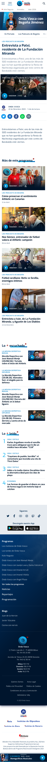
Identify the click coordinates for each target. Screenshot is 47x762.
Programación (9, 599)
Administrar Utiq (23, 695)
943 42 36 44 (25, 659)
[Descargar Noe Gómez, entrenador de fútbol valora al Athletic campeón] (25, 226)
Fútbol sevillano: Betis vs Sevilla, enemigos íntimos (20, 279)
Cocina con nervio (9, 625)
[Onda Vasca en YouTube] (20, 516)
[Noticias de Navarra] (33, 726)
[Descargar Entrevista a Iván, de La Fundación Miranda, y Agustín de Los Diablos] (25, 308)
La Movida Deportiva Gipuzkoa (11, 371)
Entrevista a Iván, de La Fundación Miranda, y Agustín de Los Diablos (21, 320)
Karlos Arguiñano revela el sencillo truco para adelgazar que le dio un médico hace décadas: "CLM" (23, 445)
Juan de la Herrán (9, 615)
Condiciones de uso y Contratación (23, 691)
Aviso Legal (31, 682)
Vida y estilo (13, 439)
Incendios (20, 9)
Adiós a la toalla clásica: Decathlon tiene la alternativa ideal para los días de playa (26, 473)
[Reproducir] (4, 96)
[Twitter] (3, 116)
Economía (11, 481)
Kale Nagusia (7, 555)
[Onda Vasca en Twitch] (33, 516)
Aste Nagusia (8, 9)
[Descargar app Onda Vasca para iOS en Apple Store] (32, 528)
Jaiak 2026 (32, 9)
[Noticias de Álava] (12, 726)
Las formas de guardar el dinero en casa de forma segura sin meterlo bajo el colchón (26, 487)
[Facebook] (16, 116)
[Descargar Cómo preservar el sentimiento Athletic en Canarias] (25, 186)
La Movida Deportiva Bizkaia (11, 352)
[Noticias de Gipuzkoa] (28, 721)
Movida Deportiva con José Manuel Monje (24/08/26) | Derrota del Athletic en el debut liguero (13, 399)
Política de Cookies (34, 686)
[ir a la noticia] (23, 178)
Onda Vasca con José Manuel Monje (17, 560)
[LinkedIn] (9, 116)
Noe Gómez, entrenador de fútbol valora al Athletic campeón (21, 238)
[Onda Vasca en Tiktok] (39, 515)
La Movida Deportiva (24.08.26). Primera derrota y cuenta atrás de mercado (14, 420)
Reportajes (7, 594)
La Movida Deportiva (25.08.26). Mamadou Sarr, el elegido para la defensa (12, 379)
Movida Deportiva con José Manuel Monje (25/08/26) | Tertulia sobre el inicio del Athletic (14, 360)
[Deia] (10, 721)
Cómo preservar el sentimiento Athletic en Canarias (19, 198)
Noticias (6, 589)
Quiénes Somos (17, 682)
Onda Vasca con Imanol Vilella (15, 574)
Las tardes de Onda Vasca (13, 551)
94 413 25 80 (25, 653)
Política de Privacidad (14, 686)
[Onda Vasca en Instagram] (26, 516)
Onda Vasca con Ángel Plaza (14, 579)
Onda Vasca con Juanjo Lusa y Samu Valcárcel (22, 565)
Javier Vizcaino (8, 620)
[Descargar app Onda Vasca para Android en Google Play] (15, 528)
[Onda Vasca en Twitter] (8, 516)
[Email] (28, 116)
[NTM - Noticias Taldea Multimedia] (23, 713)
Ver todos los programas (13, 584)
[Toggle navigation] (3, 3)
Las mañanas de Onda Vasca (14, 546)
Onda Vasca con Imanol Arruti (15, 570)
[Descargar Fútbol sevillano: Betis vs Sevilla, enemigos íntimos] (25, 267)
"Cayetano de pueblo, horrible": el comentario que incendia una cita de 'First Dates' (24, 459)
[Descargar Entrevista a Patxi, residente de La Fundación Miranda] (25, 95)
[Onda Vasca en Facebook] (14, 516)
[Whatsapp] (22, 116)
